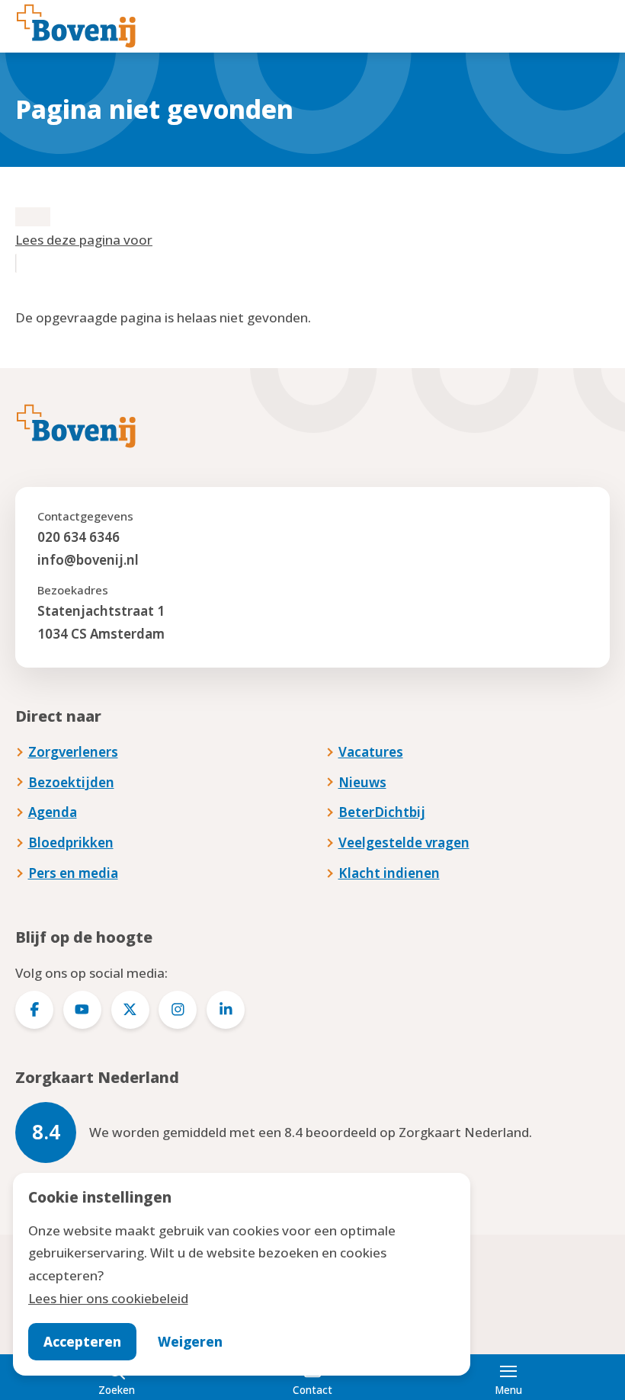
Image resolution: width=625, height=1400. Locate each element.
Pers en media (73, 873)
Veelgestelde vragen (404, 842)
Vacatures (370, 752)
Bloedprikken (71, 842)
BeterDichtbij (381, 812)
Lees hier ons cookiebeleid (108, 1298)
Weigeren (190, 1341)
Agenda (52, 812)
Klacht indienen (389, 873)
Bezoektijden (71, 782)
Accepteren (82, 1341)
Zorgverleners (73, 752)
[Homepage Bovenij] (76, 26)
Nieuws (362, 782)
